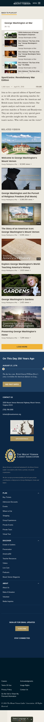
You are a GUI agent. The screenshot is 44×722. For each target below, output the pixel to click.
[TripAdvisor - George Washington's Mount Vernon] (8, 668)
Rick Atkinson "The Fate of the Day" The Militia (28, 64)
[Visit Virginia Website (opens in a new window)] (23, 668)
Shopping (6, 516)
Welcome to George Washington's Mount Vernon (19, 159)
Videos (5, 563)
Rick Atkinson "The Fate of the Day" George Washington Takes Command (29, 54)
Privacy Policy (6, 690)
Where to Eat (7, 511)
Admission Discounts (10, 502)
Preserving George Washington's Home (19, 333)
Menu (35, 3)
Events (5, 506)
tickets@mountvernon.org (12, 414)
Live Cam (6, 568)
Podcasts (6, 572)
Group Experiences (9, 520)
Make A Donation (9, 592)
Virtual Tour (7, 534)
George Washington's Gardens (18, 299)
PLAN (5, 493)
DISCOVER (7, 541)
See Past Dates (12, 384)
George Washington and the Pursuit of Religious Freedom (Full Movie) (20, 195)
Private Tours (7, 529)
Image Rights (25, 685)
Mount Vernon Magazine (11, 577)
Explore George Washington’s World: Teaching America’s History (21, 266)
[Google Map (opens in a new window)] (22, 427)
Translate (24, 720)
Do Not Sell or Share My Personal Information (10, 695)
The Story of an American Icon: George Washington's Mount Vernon (20, 230)
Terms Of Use (6, 685)
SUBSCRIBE (22, 629)
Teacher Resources (9, 559)
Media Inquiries (8, 601)
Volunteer (6, 597)
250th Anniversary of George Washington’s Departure (28, 34)
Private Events (8, 525)
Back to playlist (9, 13)
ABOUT (5, 583)
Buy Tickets (7, 497)
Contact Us (24, 690)
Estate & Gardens (9, 545)
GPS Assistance (22, 439)
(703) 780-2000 (8, 410)
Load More (22, 347)
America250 (7, 554)
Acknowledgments (26, 681)
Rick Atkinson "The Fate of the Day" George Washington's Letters (28, 43)
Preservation (7, 549)
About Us (6, 588)
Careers (4, 681)
